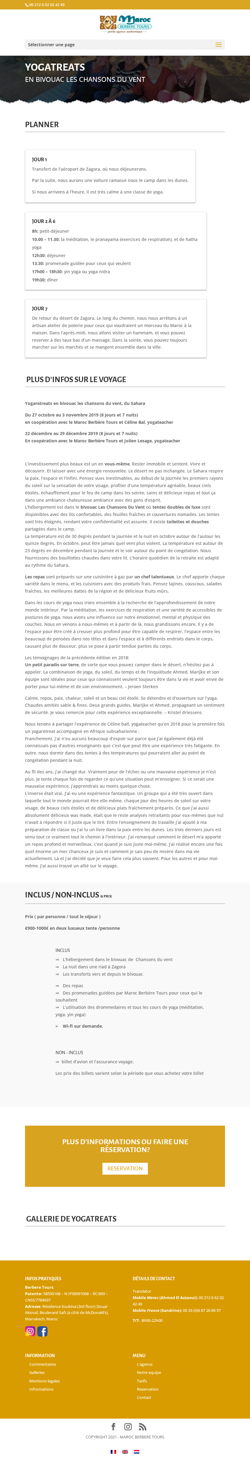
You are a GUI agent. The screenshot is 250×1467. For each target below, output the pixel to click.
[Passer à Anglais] (125, 1451)
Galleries (37, 1372)
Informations (41, 1389)
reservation (125, 1168)
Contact (144, 1397)
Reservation (148, 1389)
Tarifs (142, 1381)
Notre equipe (149, 1372)
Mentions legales (44, 1381)
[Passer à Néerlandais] (136, 1451)
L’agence (144, 1364)
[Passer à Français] (113, 1451)
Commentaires (42, 1364)
